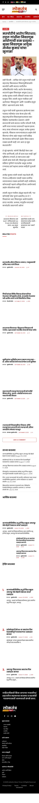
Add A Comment (19, 440)
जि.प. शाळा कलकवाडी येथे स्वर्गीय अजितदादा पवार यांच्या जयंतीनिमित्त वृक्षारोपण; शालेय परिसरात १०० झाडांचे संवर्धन (19, 479)
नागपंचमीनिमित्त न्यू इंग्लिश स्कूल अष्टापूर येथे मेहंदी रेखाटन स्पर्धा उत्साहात (19, 524)
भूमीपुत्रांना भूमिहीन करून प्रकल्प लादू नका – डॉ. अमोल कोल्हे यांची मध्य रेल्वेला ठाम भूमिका (19, 360)
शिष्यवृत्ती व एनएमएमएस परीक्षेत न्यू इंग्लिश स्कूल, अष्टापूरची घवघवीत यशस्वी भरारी (17, 473)
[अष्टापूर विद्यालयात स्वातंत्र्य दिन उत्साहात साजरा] (8, 554)
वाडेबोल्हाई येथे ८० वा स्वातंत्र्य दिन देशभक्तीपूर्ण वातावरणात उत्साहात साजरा (16, 461)
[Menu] (3, 9)
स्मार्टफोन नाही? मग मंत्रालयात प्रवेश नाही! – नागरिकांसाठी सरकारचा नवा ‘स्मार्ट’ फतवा (28, 223)
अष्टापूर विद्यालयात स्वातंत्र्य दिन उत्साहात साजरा (16, 466)
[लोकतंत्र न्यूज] (19, 9)
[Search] (36, 9)
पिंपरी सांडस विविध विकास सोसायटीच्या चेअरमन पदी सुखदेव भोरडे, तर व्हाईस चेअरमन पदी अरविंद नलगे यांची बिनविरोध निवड (18, 296)
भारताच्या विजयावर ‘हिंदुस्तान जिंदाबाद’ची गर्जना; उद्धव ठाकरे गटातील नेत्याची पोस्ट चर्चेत (19, 329)
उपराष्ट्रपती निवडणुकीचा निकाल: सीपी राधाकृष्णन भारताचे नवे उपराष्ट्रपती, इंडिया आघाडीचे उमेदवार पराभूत (17, 427)
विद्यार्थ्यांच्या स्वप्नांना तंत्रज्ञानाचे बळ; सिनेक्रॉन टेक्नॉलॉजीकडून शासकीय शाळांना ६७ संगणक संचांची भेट (16, 487)
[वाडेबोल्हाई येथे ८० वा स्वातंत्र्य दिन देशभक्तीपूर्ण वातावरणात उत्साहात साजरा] (8, 541)
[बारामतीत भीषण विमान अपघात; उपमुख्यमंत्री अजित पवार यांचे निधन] (19, 249)
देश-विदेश (10, 17)
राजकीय (27, 17)
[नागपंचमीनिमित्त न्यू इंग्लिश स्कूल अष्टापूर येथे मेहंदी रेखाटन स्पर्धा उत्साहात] (19, 510)
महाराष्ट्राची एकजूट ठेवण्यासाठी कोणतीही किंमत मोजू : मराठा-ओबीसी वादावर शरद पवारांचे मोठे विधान (17, 393)
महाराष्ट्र (19, 17)
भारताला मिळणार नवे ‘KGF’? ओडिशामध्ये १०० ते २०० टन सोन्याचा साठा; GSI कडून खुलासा (10, 223)
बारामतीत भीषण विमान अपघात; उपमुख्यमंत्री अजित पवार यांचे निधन (18, 263)
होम (3, 17)
